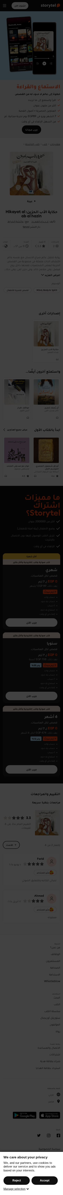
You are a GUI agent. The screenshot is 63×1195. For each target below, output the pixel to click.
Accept (44, 1180)
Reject (16, 1180)
